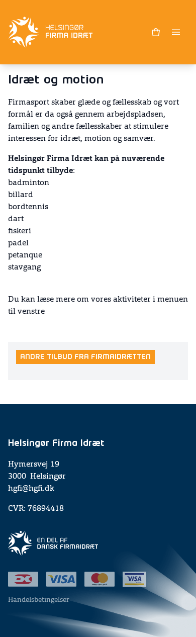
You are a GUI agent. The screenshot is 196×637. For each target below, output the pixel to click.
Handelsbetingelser (38, 599)
